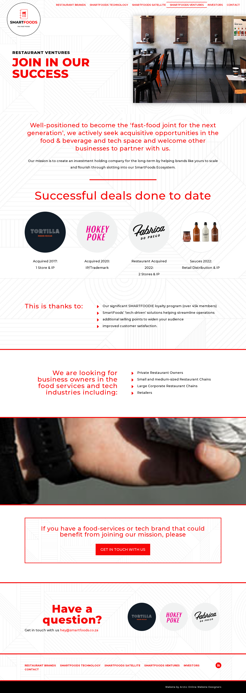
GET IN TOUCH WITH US (122, 549)
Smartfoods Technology (80, 665)
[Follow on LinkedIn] (218, 665)
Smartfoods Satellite (122, 665)
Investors (192, 665)
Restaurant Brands (40, 665)
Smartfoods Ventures (162, 665)
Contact (32, 669)
